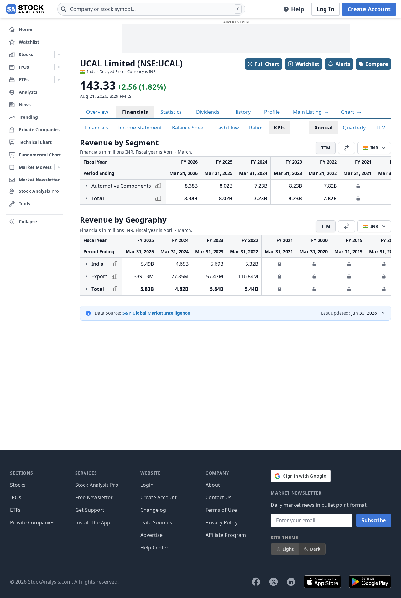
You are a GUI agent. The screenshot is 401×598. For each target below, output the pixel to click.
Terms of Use (221, 509)
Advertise (151, 535)
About (213, 484)
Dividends (208, 111)
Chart (348, 111)
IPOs (15, 497)
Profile (272, 111)
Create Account (369, 9)
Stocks (18, 484)
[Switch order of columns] (346, 148)
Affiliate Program (226, 535)
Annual (323, 127)
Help (297, 9)
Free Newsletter (94, 497)
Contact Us (219, 497)
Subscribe (374, 520)
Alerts (343, 63)
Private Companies (32, 522)
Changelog (153, 509)
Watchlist (307, 63)
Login (147, 484)
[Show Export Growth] (86, 276)
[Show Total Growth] (86, 198)
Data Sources (156, 522)
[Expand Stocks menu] (58, 54)
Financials (135, 111)
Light (288, 549)
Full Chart (266, 63)
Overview (97, 111)
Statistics (171, 111)
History (242, 111)
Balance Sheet (188, 127)
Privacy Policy (221, 522)
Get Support (89, 509)
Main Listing (308, 111)
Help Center (154, 547)
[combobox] (151, 9)
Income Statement (140, 127)
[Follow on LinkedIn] (291, 582)
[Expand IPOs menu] (58, 67)
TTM (381, 127)
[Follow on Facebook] (256, 582)
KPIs (279, 127)
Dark (315, 549)
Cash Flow (227, 127)
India (91, 71)
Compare (376, 63)
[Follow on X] (273, 582)
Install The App (92, 522)
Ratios (256, 127)
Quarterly (354, 127)
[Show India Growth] (86, 264)
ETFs (15, 509)
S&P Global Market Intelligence (156, 313)
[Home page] (25, 9)
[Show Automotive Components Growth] (86, 186)
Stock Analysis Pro (96, 484)
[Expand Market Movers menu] (58, 167)
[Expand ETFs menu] (58, 79)
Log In (325, 9)
